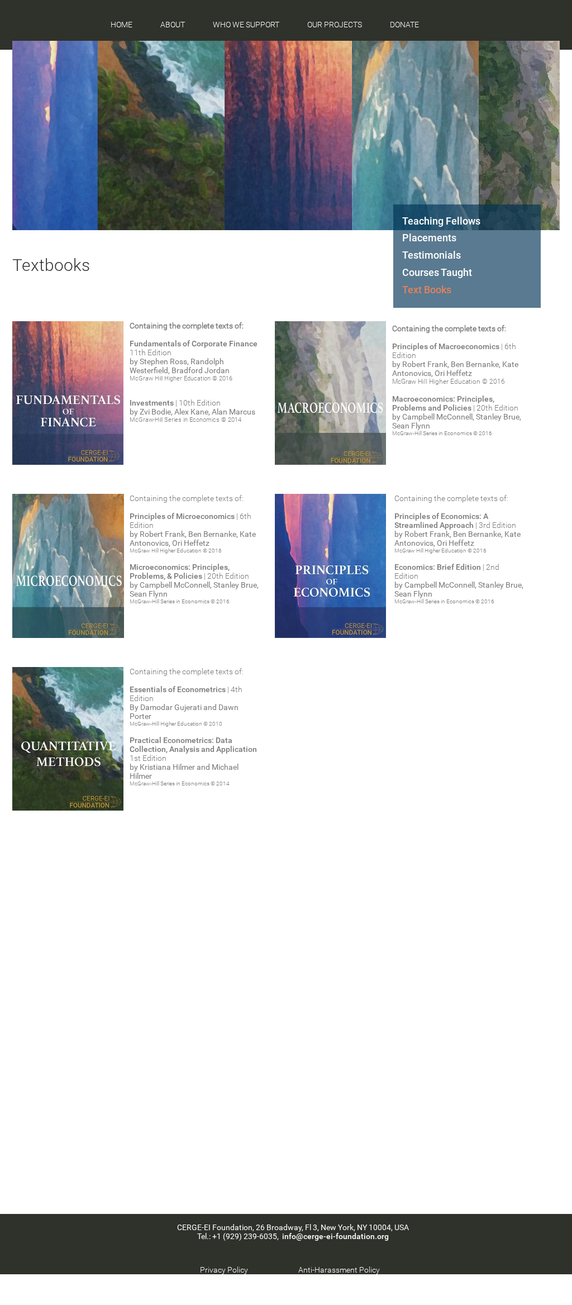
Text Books (426, 290)
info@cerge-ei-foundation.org (335, 1236)
